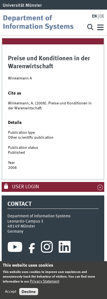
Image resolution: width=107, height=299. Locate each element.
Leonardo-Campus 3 (25, 221)
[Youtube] (14, 248)
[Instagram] (47, 248)
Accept (10, 292)
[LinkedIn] (65, 248)
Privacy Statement (44, 281)
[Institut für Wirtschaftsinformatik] (42, 23)
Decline (29, 291)
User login (25, 186)
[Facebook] (32, 248)
